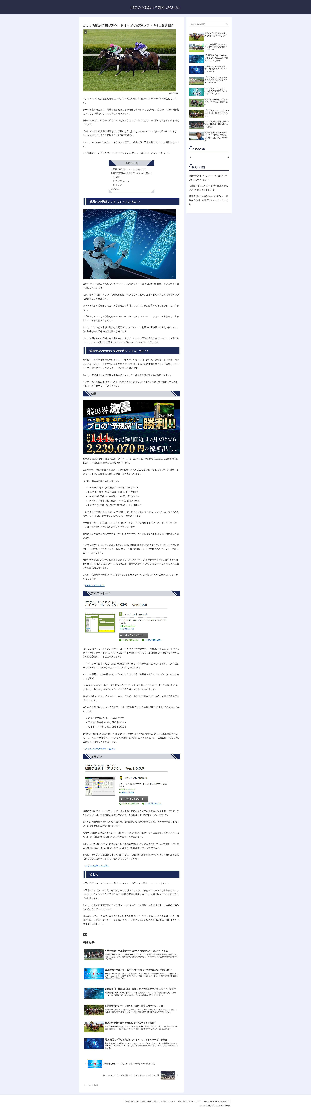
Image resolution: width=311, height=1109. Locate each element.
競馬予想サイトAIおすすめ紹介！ (216, 1101)
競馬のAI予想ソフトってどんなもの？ (129, 169)
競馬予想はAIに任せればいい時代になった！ (158, 1101)
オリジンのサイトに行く (97, 865)
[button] (227, 24)
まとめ (116, 189)
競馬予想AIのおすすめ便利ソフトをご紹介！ (132, 173)
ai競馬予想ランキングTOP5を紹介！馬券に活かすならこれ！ (208, 178)
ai (86, 935)
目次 (127, 163)
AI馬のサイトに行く (95, 585)
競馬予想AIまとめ (132, 1101)
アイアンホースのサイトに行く (100, 748)
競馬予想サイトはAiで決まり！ (190, 1101)
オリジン (119, 185)
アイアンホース (122, 181)
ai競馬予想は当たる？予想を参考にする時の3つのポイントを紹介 (208, 188)
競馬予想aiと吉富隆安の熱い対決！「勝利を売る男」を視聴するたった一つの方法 (208, 200)
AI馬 (117, 177)
